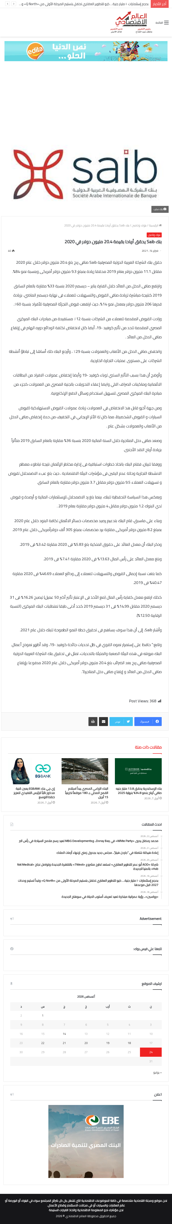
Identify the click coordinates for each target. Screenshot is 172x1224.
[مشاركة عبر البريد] (103, 721)
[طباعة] (92, 721)
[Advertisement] (86, 99)
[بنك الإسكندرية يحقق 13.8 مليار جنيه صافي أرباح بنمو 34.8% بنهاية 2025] (138, 771)
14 (64, 1033)
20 (86, 1043)
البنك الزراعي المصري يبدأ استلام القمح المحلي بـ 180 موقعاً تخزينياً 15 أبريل (86, 793)
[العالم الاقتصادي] (131, 22)
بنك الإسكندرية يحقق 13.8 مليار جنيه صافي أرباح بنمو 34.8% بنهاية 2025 (139, 791)
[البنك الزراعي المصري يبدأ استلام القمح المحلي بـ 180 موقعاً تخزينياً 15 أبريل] (85, 771)
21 (64, 1043)
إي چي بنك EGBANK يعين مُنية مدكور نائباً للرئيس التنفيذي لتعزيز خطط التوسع (34, 793)
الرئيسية (154, 225)
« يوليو (157, 1072)
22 (42, 1043)
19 (107, 1043)
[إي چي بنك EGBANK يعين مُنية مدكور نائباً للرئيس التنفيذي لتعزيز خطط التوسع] (31, 771)
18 (129, 1043)
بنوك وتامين (139, 225)
